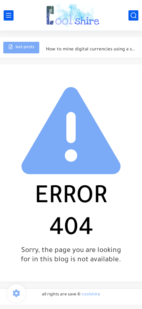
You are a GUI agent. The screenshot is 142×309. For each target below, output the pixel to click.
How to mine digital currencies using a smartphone (90, 47)
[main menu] (9, 15)
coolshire (91, 294)
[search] (133, 15)
